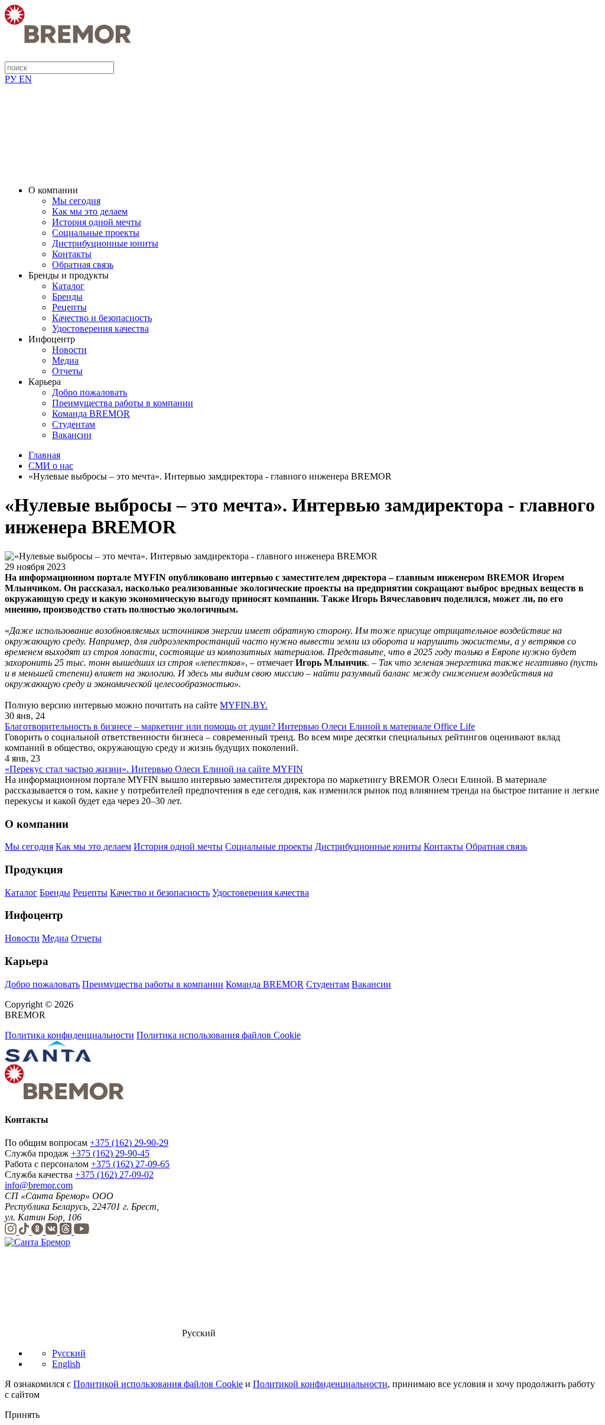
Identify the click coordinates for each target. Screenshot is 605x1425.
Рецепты (69, 307)
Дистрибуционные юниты (105, 243)
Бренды (67, 297)
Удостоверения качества (100, 328)
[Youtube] (81, 1231)
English (66, 1364)
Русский (69, 1353)
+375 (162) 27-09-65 (130, 1164)
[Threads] (67, 1231)
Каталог (68, 286)
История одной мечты (96, 222)
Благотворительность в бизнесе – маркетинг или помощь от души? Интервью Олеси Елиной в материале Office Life (240, 726)
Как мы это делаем (90, 211)
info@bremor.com (39, 1185)
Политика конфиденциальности (69, 1035)
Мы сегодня (76, 201)
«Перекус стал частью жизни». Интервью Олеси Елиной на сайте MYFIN (154, 769)
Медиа (65, 360)
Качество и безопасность (102, 318)
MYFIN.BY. (244, 705)
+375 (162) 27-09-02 (114, 1175)
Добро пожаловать (89, 392)
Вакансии (72, 435)
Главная (44, 455)
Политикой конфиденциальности (320, 1384)
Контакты (72, 254)
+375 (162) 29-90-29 (129, 1143)
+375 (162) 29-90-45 (110, 1153)
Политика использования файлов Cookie (218, 1035)
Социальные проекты (95, 233)
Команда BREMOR (91, 414)
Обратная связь (82, 265)
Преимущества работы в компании (122, 403)
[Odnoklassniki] (38, 1231)
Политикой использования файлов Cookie (158, 1384)
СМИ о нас (50, 466)
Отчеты (67, 371)
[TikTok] (25, 1231)
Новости (69, 350)
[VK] (52, 1231)
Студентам (73, 424)
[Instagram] (12, 1231)
